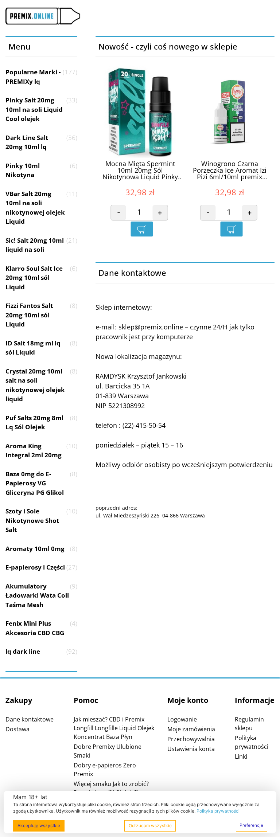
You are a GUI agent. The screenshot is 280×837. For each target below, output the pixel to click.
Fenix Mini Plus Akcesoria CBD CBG (41, 628)
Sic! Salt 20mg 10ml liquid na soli (41, 245)
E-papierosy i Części (41, 567)
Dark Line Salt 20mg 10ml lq (41, 142)
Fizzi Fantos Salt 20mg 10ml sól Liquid (41, 314)
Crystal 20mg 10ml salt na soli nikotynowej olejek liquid (41, 385)
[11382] (231, 229)
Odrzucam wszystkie (150, 825)
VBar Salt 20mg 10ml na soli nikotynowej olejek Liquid (41, 207)
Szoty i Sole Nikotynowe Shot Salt (41, 520)
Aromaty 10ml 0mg (41, 548)
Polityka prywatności (218, 811)
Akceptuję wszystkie (39, 825)
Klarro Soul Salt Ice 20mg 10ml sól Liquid (41, 277)
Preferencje (251, 825)
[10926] (142, 229)
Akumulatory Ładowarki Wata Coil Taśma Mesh (41, 595)
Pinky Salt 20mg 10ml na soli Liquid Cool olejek (41, 109)
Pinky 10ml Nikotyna (41, 170)
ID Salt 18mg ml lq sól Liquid (41, 348)
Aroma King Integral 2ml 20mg (41, 450)
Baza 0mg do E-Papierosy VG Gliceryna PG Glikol (41, 483)
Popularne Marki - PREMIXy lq (41, 77)
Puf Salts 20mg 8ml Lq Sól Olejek (41, 422)
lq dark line (41, 651)
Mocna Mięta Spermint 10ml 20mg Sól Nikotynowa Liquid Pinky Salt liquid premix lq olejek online (140, 170)
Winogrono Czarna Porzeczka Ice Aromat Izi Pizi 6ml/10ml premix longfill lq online (230, 170)
